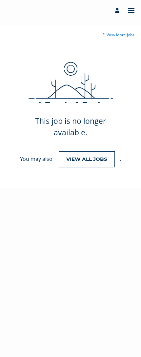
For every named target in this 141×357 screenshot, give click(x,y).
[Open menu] (131, 11)
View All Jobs (86, 159)
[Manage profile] (118, 11)
